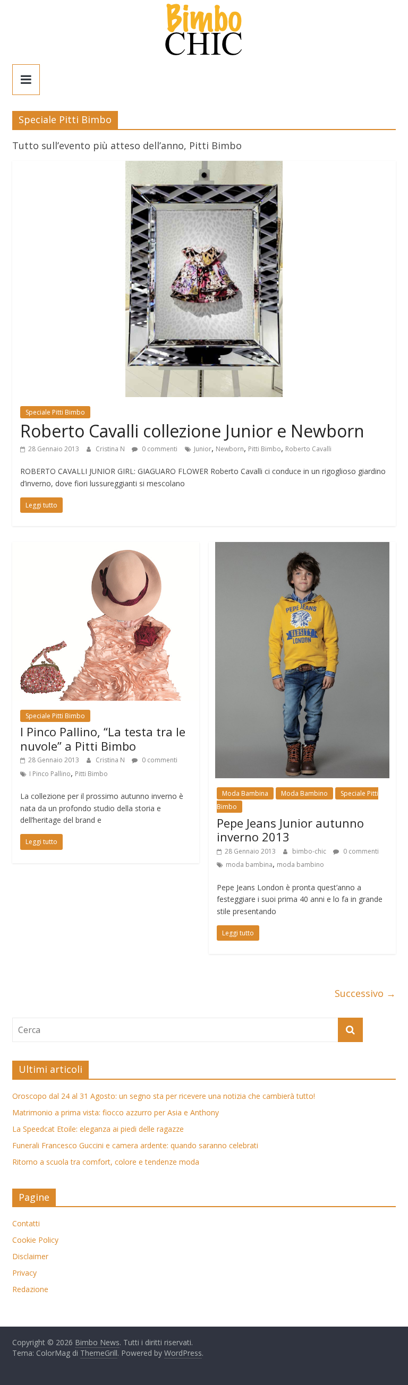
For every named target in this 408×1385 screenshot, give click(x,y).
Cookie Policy (35, 1240)
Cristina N (111, 448)
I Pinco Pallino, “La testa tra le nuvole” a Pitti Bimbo (102, 738)
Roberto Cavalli (308, 448)
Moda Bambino (304, 793)
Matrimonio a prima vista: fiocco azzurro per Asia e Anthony (115, 1112)
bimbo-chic (310, 851)
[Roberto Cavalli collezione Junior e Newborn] (204, 167)
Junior (202, 448)
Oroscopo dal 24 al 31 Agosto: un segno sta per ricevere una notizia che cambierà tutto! (163, 1096)
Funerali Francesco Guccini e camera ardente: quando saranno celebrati (135, 1145)
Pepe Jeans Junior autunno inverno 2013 (290, 830)
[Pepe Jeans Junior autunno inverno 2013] (302, 548)
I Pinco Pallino (50, 773)
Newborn (230, 448)
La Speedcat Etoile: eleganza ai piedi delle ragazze (98, 1129)
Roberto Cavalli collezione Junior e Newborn (192, 430)
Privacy (24, 1273)
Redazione (30, 1289)
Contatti (26, 1223)
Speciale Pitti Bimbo (55, 412)
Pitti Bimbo (264, 448)
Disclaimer (30, 1256)
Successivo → (365, 993)
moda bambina (249, 864)
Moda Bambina (245, 793)
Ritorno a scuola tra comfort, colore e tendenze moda (105, 1162)
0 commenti (158, 448)
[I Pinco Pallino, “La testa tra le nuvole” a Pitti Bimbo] (105, 548)
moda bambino (300, 864)
